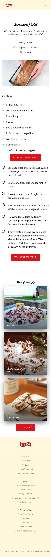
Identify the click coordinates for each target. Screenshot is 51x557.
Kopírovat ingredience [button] (25, 157)
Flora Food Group (25, 514)
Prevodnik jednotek (25, 473)
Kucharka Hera (25, 502)
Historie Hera (26, 460)
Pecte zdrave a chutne (25, 485)
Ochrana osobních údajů (25, 531)
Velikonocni (25, 489)
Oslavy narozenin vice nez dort (25, 498)
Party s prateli (25, 493)
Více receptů (25, 427)
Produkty (26, 465)
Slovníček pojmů (25, 469)
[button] (45, 5)
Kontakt (25, 518)
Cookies (25, 522)
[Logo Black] (9, 2)
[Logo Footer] (25, 438)
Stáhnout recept (23, 257)
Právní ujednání (25, 526)
